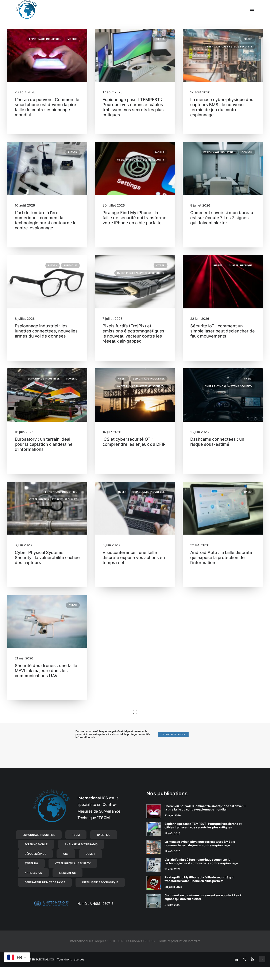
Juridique (70, 265)
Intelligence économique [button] (100, 882)
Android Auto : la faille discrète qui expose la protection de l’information (221, 557)
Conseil (247, 152)
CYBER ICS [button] (103, 834)
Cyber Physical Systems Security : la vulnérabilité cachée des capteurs (47, 557)
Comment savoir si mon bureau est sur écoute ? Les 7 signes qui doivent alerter (221, 217)
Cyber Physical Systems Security (228, 46)
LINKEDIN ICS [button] (67, 872)
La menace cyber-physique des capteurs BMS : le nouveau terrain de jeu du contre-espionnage (221, 107)
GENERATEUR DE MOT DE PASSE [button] (45, 882)
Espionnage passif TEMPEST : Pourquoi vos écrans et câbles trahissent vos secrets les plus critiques (133, 107)
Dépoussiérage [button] (35, 853)
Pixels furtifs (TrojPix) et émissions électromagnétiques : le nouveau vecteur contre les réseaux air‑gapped (135, 333)
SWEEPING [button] (31, 863)
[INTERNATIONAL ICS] (26, 10)
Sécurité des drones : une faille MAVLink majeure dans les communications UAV (46, 670)
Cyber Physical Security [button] (72, 863)
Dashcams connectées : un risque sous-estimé (217, 442)
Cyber (160, 265)
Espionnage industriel (45, 39)
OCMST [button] (90, 853)
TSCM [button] (76, 834)
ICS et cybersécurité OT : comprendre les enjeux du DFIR (134, 442)
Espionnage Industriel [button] (39, 834)
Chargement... (135, 712)
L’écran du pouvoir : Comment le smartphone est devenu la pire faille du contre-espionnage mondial (47, 107)
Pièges (160, 39)
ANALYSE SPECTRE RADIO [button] (81, 844)
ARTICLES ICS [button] (33, 872)
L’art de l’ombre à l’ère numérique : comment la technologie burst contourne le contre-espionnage (46, 220)
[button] (252, 10)
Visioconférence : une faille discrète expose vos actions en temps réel (134, 557)
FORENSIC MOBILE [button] (36, 844)
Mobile (72, 39)
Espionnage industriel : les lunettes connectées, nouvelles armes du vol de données (46, 331)
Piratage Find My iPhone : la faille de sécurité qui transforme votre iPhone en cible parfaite (134, 217)
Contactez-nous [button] (175, 734)
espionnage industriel (113, 731)
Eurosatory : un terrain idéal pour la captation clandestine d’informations (44, 444)
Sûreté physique (240, 265)
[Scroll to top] (262, 959)
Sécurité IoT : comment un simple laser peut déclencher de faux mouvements (222, 331)
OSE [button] (65, 853)
